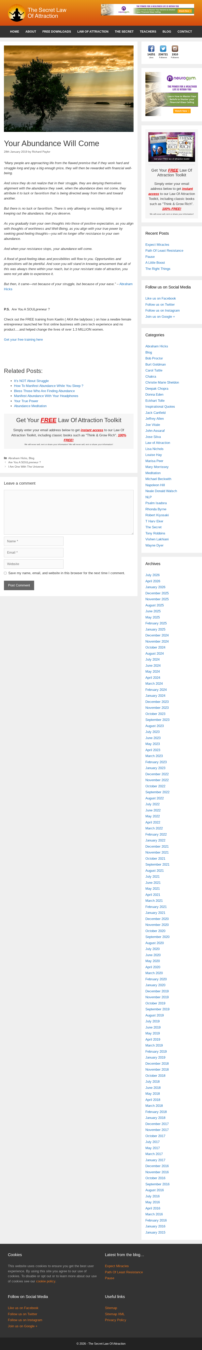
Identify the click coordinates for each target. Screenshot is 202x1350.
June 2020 (153, 955)
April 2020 (152, 967)
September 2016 (157, 1184)
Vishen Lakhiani (157, 539)
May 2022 (152, 816)
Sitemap (111, 1308)
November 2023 (157, 708)
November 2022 (157, 780)
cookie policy (45, 1281)
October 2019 (155, 1003)
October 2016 (155, 1178)
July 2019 (152, 1021)
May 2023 (152, 744)
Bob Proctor (154, 358)
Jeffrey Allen (154, 419)
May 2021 (152, 889)
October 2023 (155, 714)
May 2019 (152, 1033)
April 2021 (152, 895)
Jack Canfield (155, 413)
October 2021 (155, 858)
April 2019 (152, 1039)
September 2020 (157, 937)
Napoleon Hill (155, 485)
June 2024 (153, 665)
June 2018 (153, 1088)
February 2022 (156, 834)
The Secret (124, 31)
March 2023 (154, 756)
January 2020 (155, 985)
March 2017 (154, 1154)
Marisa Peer (154, 461)
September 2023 (157, 720)
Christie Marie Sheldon (162, 382)
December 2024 (157, 635)
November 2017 (157, 1130)
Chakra (150, 376)
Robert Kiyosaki (157, 515)
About (30, 31)
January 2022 (155, 840)
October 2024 (155, 647)
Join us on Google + (160, 317)
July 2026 (152, 575)
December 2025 (157, 593)
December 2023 (157, 702)
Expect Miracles (157, 245)
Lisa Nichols (154, 449)
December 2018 (157, 1063)
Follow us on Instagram (162, 310)
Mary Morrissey (157, 467)
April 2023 (152, 750)
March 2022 (154, 828)
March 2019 (154, 1045)
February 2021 (156, 907)
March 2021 (154, 901)
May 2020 (152, 961)
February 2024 (156, 690)
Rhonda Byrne (155, 509)
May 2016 (152, 1202)
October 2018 (155, 1076)
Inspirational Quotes (160, 406)
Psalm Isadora (156, 503)
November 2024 (157, 641)
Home (14, 31)
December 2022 (157, 774)
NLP (148, 497)
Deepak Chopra (156, 388)
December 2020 (157, 919)
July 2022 (152, 804)
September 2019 (157, 1009)
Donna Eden (154, 394)
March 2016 (154, 1214)
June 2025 (153, 611)
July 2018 (152, 1081)
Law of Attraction (92, 31)
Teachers (148, 31)
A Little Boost (155, 263)
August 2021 (154, 871)
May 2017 (152, 1148)
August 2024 (154, 653)
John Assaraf (155, 431)
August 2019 (154, 1015)
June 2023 (153, 738)
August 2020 (154, 943)
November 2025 (157, 599)
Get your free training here (23, 339)
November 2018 (157, 1069)
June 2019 (153, 1027)
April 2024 (152, 678)
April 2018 (152, 1100)
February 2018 (156, 1112)
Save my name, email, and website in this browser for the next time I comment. (66, 573)
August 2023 (154, 726)
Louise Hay (153, 455)
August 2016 (154, 1190)
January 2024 (155, 696)
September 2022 (157, 792)
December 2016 (157, 1166)
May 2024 (152, 671)
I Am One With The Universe (26, 466)
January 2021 (155, 913)
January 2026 (155, 587)
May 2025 (152, 617)
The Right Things (157, 269)
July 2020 (152, 949)
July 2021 (152, 876)
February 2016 (156, 1220)
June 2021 (153, 883)
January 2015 (155, 1232)
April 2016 (152, 1208)
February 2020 (156, 979)
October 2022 (155, 786)
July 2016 (152, 1196)
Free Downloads (56, 31)
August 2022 (154, 798)
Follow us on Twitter (160, 304)
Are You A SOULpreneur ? (24, 462)
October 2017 (155, 1136)
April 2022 (152, 822)
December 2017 (157, 1124)
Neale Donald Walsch (161, 491)
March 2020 (154, 973)
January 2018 (155, 1118)
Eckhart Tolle (155, 401)
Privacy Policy (115, 1320)
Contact (185, 31)
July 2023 (152, 732)
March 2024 (154, 683)
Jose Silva (153, 437)
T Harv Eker (154, 521)
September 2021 (157, 864)
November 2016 (157, 1172)
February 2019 (156, 1051)
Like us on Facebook (160, 298)
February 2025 (156, 623)
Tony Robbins (155, 533)
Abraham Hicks (17, 458)
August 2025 (154, 605)
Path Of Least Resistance (164, 250)
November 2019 (157, 997)
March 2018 (154, 1106)
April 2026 (152, 581)
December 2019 (157, 991)
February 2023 (156, 762)
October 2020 (155, 931)
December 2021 (157, 846)
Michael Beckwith (158, 479)
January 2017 (155, 1160)
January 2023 (155, 768)
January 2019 (155, 1057)
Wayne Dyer (154, 545)
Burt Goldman (155, 364)
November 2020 (157, 925)
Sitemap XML (115, 1314)
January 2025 (155, 629)
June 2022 (153, 810)
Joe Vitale (152, 425)
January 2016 (155, 1226)
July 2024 (152, 659)
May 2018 (152, 1094)
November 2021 (157, 852)
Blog (167, 31)
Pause (150, 257)
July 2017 (152, 1142)
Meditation (153, 473)
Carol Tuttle (153, 370)
